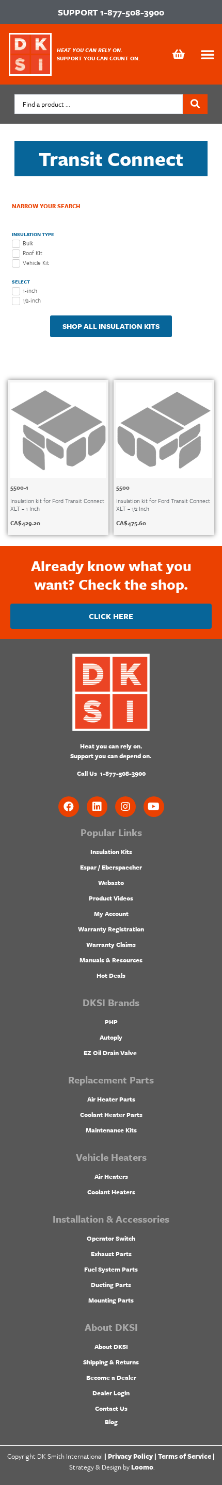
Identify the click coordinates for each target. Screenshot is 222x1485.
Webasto (111, 882)
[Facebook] (68, 806)
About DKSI (111, 1346)
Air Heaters (111, 1176)
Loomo (142, 1467)
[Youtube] (154, 806)
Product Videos (111, 898)
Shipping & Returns (111, 1361)
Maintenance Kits (111, 1129)
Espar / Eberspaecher (111, 867)
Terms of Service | (186, 1456)
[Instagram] (125, 806)
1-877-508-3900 (132, 12)
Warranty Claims (111, 944)
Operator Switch (111, 1238)
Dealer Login (111, 1392)
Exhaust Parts (111, 1253)
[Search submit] (195, 104)
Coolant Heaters (111, 1191)
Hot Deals (111, 975)
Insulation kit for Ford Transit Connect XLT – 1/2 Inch (163, 504)
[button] (207, 54)
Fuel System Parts (111, 1269)
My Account (111, 913)
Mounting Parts (111, 1300)
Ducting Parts (111, 1284)
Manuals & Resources (111, 959)
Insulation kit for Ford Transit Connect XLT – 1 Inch (57, 504)
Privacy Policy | (132, 1456)
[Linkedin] (97, 806)
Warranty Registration (111, 928)
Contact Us (111, 1408)
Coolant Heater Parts (111, 1114)
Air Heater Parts (111, 1099)
